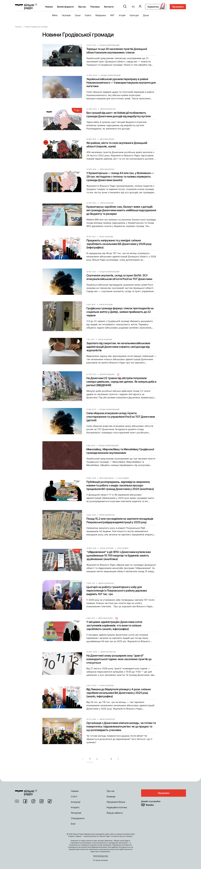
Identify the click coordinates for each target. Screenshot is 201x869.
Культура (134, 15)
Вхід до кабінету (115, 812)
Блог (73, 823)
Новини (49, 6)
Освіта (88, 15)
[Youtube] (17, 801)
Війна (54, 15)
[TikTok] (50, 801)
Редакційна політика (117, 807)
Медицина (100, 15)
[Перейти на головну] (26, 6)
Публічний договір (100, 856)
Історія (122, 15)
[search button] (125, 6)
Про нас (111, 791)
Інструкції (75, 802)
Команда (111, 796)
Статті (74, 796)
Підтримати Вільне (116, 802)
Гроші (77, 15)
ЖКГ (112, 15)
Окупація (66, 15)
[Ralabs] (150, 804)
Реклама (95, 6)
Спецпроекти (78, 818)
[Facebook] (25, 801)
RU (133, 6)
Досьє (146, 15)
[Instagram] (33, 801)
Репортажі (76, 812)
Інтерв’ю (75, 807)
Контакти (109, 6)
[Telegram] (41, 801)
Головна (18, 27)
